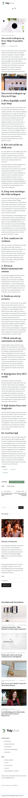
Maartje (3, 46)
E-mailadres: (4, 580)
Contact (6, 762)
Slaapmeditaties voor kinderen (12, 771)
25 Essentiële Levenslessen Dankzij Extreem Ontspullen (20, 493)
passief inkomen (10, 486)
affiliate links (15, 785)
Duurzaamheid (4, 708)
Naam (2, 576)
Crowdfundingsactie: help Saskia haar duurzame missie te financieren (13, 713)
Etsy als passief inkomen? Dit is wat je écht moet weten (7, 493)
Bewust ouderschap (9, 744)
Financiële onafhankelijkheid (8, 35)
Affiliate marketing (9, 760)
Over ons (7, 768)
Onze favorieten (8, 765)
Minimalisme (7, 752)
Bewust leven (8, 741)
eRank (3, 395)
